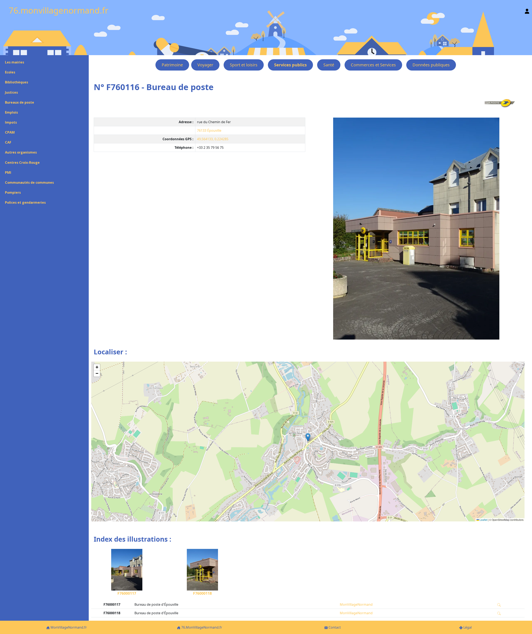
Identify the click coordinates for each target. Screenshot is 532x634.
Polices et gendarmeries (25, 202)
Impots (11, 122)
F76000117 (126, 593)
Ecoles (10, 72)
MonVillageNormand (356, 604)
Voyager (205, 65)
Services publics (290, 65)
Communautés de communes (29, 182)
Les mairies (14, 62)
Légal (467, 627)
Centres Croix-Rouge (22, 162)
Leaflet (483, 519)
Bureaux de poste (19, 102)
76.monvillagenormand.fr (58, 10)
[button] (307, 437)
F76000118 (202, 593)
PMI (8, 172)
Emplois (11, 112)
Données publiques (431, 65)
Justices (11, 92)
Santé (328, 65)
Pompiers (13, 192)
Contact (334, 627)
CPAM (10, 132)
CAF (8, 142)
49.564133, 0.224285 (212, 139)
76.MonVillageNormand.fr (201, 627)
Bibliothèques (16, 82)
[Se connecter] (527, 10)
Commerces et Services (373, 65)
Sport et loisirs (243, 65)
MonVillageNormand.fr (68, 627)
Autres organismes (21, 152)
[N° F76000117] (416, 229)
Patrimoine (172, 65)
